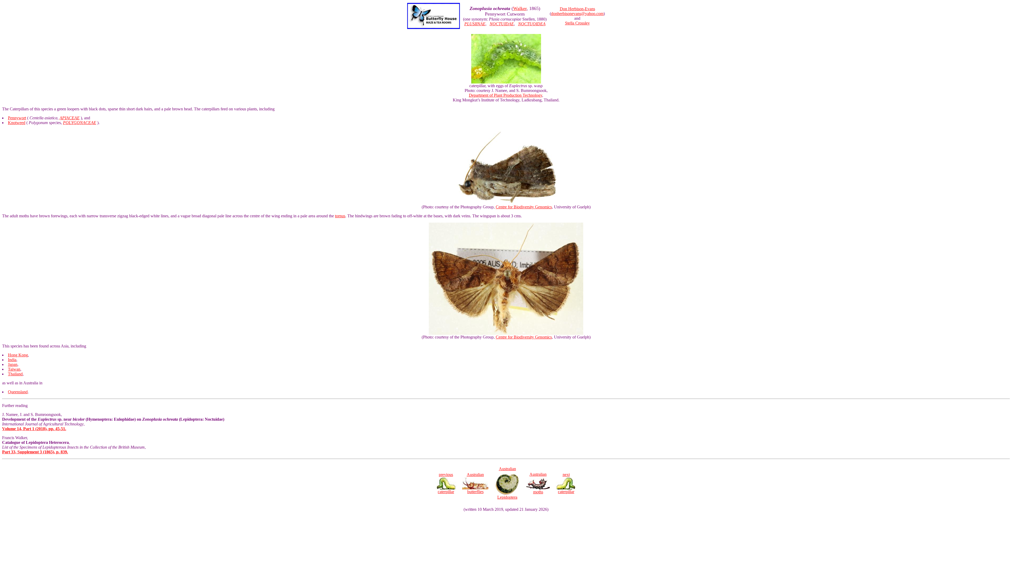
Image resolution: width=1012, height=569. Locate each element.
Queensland (18, 392)
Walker (520, 8)
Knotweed (16, 122)
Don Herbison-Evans (577, 9)
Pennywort (17, 118)
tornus (340, 216)
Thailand (15, 374)
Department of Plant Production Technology (505, 95)
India (12, 359)
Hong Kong (18, 355)
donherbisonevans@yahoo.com (577, 13)
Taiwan (14, 369)
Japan (12, 364)
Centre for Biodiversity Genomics (524, 207)
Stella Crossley (577, 23)
